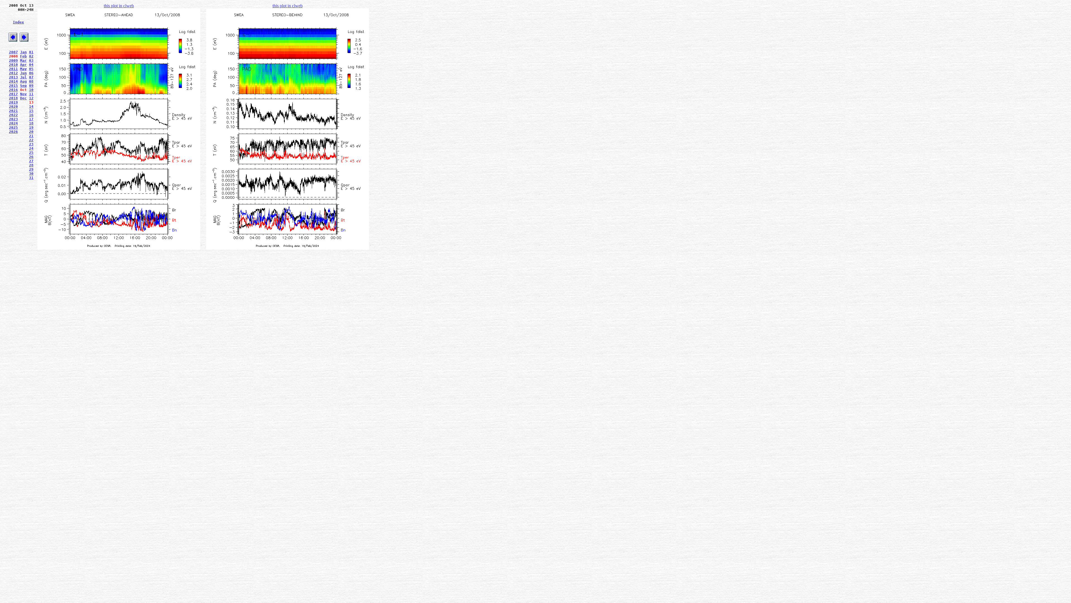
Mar (23, 60)
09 (31, 85)
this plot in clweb (119, 5)
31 (31, 178)
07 (31, 77)
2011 (13, 69)
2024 (13, 123)
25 (31, 152)
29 (31, 169)
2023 (13, 119)
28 (31, 165)
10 (31, 90)
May (23, 69)
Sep (23, 85)
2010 (13, 65)
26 (31, 157)
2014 (13, 81)
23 (31, 144)
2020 (13, 106)
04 (31, 65)
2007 (13, 52)
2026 (13, 132)
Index (18, 22)
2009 (13, 60)
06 (31, 73)
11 (31, 94)
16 (31, 115)
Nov (23, 94)
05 (31, 69)
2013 (13, 77)
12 (31, 98)
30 (31, 173)
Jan (23, 52)
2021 (13, 111)
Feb (23, 56)
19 (31, 127)
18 (31, 123)
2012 (13, 73)
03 (31, 60)
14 (31, 106)
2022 (13, 115)
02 (31, 56)
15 (31, 111)
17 (31, 119)
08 (31, 81)
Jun (23, 73)
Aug (23, 81)
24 (31, 148)
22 (31, 140)
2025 (13, 127)
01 (31, 52)
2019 (13, 102)
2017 (13, 94)
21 (31, 136)
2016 (13, 90)
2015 (13, 85)
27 (31, 161)
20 (31, 132)
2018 (13, 98)
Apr (23, 65)
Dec (23, 98)
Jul (23, 77)
